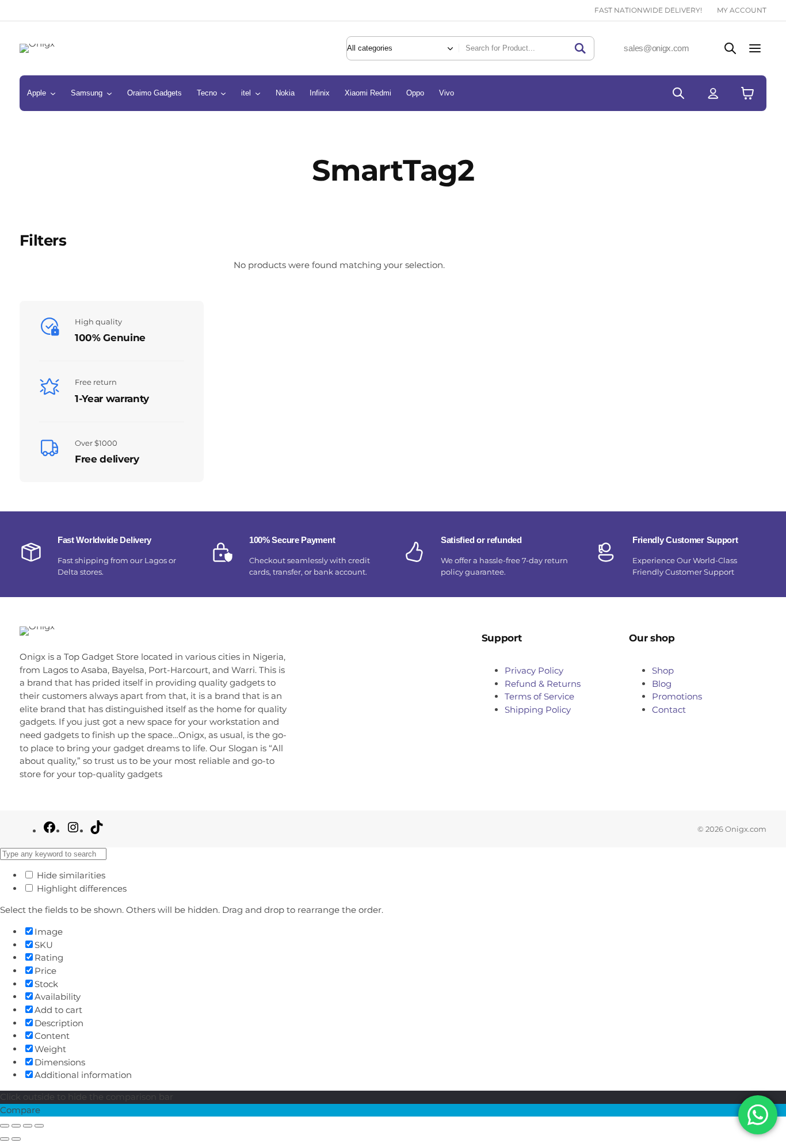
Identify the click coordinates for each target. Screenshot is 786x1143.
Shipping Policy (538, 709)
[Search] (580, 48)
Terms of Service (539, 696)
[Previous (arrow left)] (4, 1139)
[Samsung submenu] (109, 93)
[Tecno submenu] (223, 93)
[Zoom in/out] (4, 1125)
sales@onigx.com (656, 48)
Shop (663, 670)
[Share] (27, 1125)
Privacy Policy (534, 670)
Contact (669, 709)
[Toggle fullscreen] (16, 1125)
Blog (661, 683)
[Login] (712, 93)
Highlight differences (81, 888)
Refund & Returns (543, 683)
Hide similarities (70, 875)
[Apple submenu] (53, 93)
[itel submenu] (258, 93)
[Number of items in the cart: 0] (747, 93)
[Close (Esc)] (39, 1125)
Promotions (677, 696)
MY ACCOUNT (741, 10)
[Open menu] (755, 48)
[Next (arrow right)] (16, 1139)
